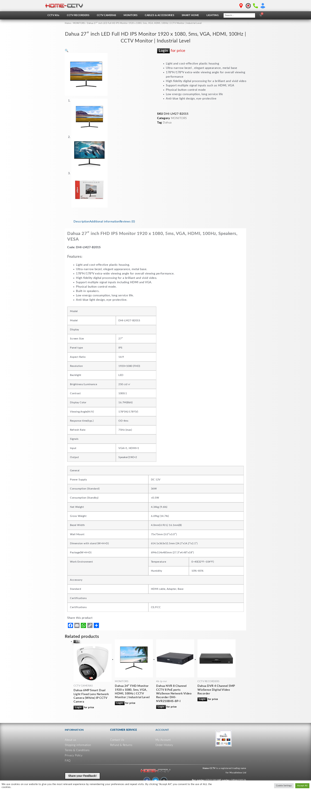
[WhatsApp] (83, 625)
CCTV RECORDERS (78, 15)
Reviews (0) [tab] (127, 221)
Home (68, 23)
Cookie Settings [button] (284, 786)
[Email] (77, 625)
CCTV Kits (53, 15)
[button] (67, 50)
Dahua (167, 122)
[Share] (96, 625)
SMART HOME (190, 15)
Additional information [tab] (104, 221)
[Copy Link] (90, 625)
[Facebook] (70, 625)
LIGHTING (213, 15)
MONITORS (130, 15)
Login (163, 50)
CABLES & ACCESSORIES (159, 15)
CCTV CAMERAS (106, 15)
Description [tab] (81, 221)
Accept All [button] (302, 786)
